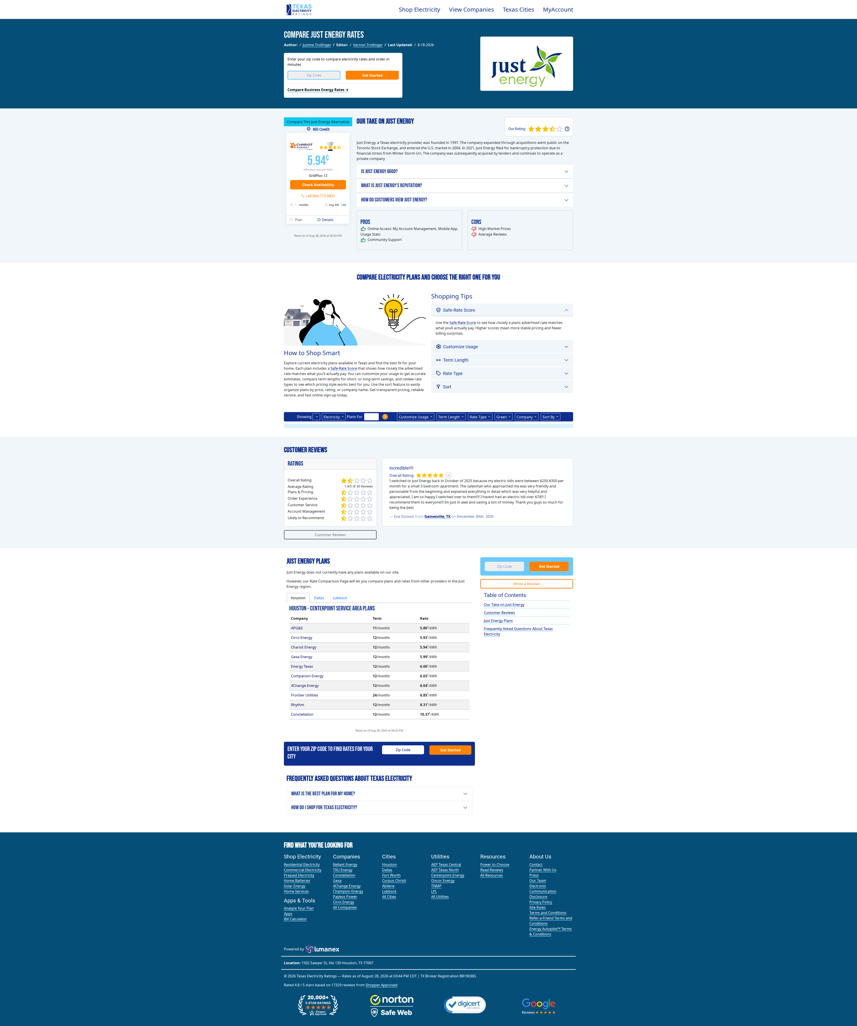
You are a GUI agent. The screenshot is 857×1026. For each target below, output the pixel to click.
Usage (413, 417)
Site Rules (537, 907)
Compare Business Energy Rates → (318, 89)
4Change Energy (305, 685)
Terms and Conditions (547, 912)
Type (478, 417)
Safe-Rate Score (344, 368)
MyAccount (558, 9)
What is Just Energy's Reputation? (391, 185)
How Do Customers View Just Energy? (394, 200)
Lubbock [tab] (340, 597)
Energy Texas (302, 666)
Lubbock (389, 891)
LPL (434, 891)
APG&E (297, 628)
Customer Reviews (330, 534)
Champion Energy (348, 891)
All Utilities (440, 896)
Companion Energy (307, 676)
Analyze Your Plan (299, 908)
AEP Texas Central (446, 864)
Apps (288, 913)
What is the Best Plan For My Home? (323, 793)
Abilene (388, 885)
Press (534, 875)
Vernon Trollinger (368, 44)
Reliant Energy (345, 864)
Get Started (372, 75)
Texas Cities (518, 9)
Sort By (549, 417)
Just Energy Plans (498, 620)
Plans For (354, 416)
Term (449, 417)
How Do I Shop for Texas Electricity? (324, 807)
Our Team (537, 880)
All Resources (491, 875)
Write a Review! (527, 583)
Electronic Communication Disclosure (542, 891)
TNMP (436, 885)
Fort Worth (391, 875)
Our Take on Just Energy (504, 604)
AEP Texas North (445, 869)
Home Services (296, 891)
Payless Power (345, 896)
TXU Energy (342, 869)
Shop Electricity (419, 9)
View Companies (471, 9)
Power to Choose (494, 864)
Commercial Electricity (302, 869)
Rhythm (297, 704)
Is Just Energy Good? (379, 171)
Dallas (387, 869)
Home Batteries (297, 880)
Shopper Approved (381, 984)
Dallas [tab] (319, 597)
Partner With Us (542, 869)
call (320, 195)
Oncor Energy (443, 880)
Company (525, 417)
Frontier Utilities (304, 695)
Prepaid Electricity (299, 875)
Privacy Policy (540, 902)
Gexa (337, 880)
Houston (389, 864)
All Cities (389, 896)
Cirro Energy (301, 637)
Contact (536, 864)
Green (501, 417)
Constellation (302, 714)
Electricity (332, 417)
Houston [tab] (298, 597)
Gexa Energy (301, 656)
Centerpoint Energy (447, 875)
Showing (304, 416)
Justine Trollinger (317, 44)
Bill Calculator (295, 918)
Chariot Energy (303, 647)
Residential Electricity (302, 864)
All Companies (345, 907)
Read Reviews (491, 869)
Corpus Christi (394, 880)
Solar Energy (294, 885)
